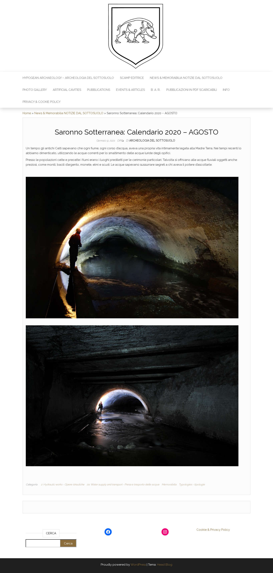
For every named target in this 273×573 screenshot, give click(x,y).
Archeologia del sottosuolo (152, 140)
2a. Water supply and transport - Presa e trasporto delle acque (123, 484)
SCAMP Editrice (132, 78)
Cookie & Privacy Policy (213, 529)
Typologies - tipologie (192, 484)
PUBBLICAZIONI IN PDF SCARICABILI (191, 90)
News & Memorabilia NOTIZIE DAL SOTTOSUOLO (186, 78)
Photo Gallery (35, 90)
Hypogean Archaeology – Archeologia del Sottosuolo (68, 78)
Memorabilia (169, 484)
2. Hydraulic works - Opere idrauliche (62, 484)
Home (27, 113)
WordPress (138, 564)
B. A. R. (155, 90)
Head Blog (164, 564)
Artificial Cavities (67, 90)
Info (226, 90)
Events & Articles (130, 90)
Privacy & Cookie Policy (42, 102)
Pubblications (98, 90)
